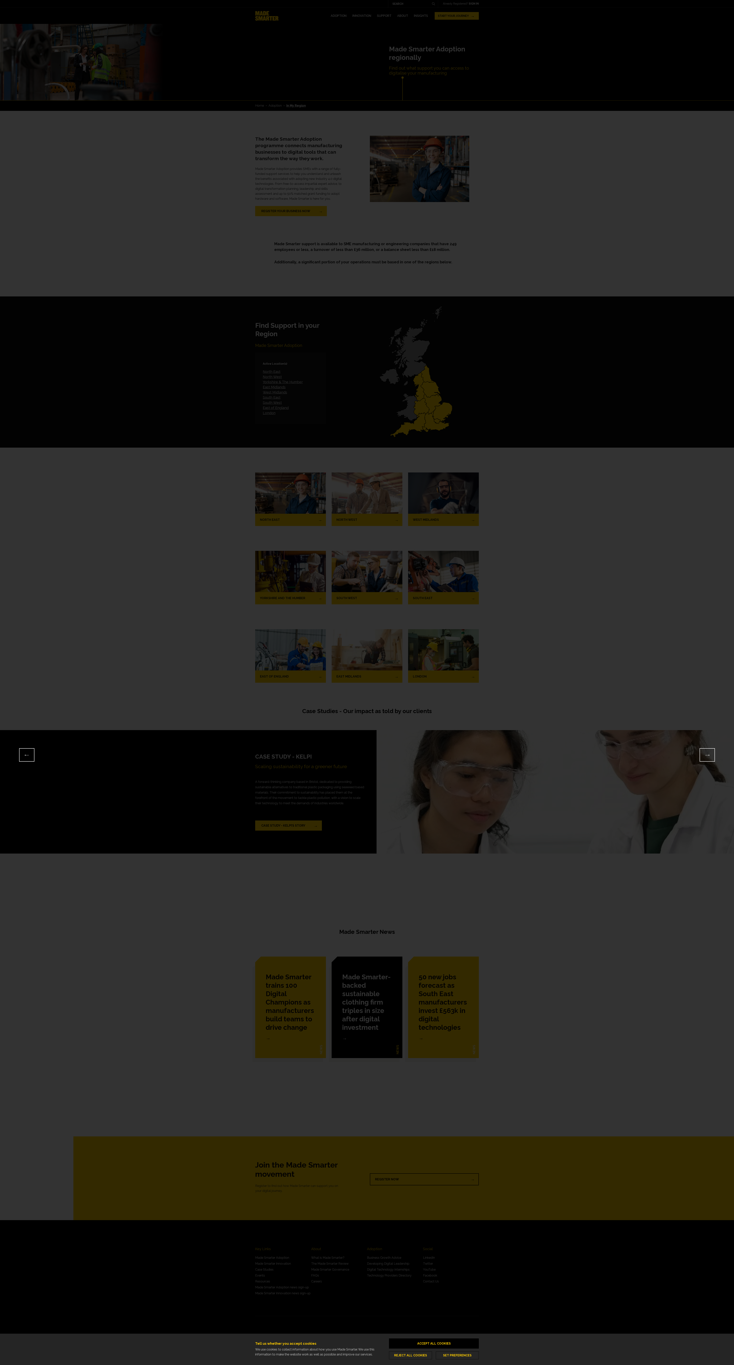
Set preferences (457, 1355)
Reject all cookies (410, 1355)
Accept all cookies (434, 1343)
